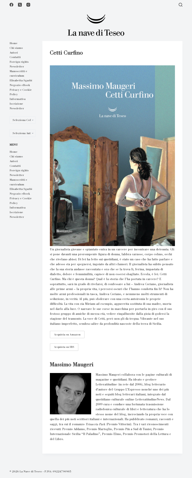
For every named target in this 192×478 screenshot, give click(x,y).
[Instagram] (28, 5)
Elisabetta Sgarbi (21, 80)
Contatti (15, 57)
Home (13, 43)
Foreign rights (19, 61)
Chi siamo (16, 48)
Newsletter (17, 66)
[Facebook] (11, 5)
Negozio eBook (20, 85)
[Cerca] (180, 5)
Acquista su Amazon (67, 334)
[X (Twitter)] (20, 5)
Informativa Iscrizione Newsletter (18, 103)
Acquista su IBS (64, 347)
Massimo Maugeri (71, 364)
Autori (14, 52)
